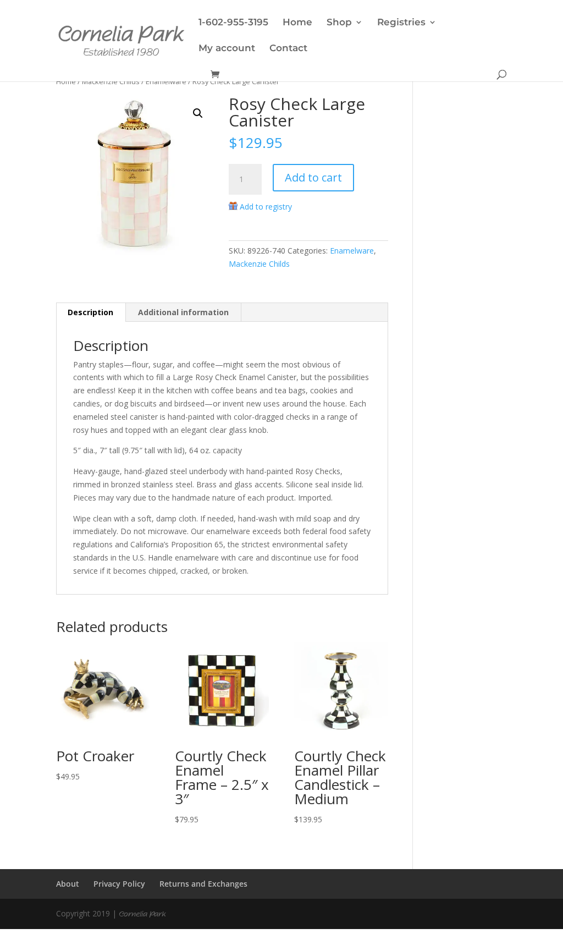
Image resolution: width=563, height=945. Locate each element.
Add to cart (313, 177)
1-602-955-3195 (233, 23)
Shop (339, 23)
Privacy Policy (119, 883)
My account (226, 48)
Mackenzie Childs (111, 81)
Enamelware (166, 81)
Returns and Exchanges (203, 883)
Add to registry (266, 206)
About (67, 883)
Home (297, 23)
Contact (288, 48)
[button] (198, 113)
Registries (401, 23)
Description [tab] (90, 312)
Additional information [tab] (183, 312)
